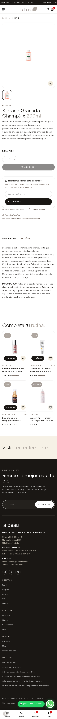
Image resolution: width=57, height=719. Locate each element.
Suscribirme (44, 504)
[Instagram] (4, 572)
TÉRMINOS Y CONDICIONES (11, 667)
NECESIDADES (7, 625)
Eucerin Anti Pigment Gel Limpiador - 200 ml (42, 419)
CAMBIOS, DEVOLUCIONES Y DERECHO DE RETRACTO (21, 676)
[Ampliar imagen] (50, 83)
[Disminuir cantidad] (5, 159)
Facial (4, 585)
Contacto (6, 641)
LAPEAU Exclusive (9, 651)
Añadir (11, 358)
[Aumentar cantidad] (14, 159)
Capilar (5, 594)
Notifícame (14, 202)
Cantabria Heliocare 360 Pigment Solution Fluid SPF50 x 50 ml (41, 371)
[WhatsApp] (17, 572)
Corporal (5, 590)
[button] (23, 358)
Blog (4, 646)
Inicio (5, 18)
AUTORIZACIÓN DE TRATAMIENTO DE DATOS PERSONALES (22, 681)
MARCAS (5, 620)
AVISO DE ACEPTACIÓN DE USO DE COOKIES (18, 672)
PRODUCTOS (6, 615)
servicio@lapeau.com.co (18, 562)
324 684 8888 (17, 565)
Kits (3, 599)
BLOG (4, 629)
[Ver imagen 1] (7, 95)
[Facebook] (11, 572)
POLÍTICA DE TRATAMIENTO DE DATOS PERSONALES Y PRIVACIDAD (25, 686)
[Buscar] (48, 9)
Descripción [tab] (9, 238)
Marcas (5, 603)
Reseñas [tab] (25, 238)
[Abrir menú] (5, 9)
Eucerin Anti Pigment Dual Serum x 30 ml (13, 370)
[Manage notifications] (5, 713)
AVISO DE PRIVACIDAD (10, 663)
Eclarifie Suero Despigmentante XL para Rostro (12, 421)
